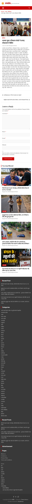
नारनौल (2, 373)
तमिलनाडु (3, 361)
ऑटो (2, 324)
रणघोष (8, 3)
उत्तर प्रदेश (3, 318)
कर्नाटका (3, 330)
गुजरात (2, 343)
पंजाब (2, 377)
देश (1, 369)
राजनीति (2, 399)
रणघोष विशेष (3, 397)
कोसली (2, 339)
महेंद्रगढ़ (3, 395)
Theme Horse (24, 499)
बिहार (2, 385)
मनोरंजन (3, 391)
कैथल (2, 337)
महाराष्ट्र (3, 393)
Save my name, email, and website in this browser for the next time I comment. (15, 153)
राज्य (2, 403)
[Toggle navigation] (3, 8)
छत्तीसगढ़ (3, 353)
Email (4, 138)
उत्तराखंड (3, 320)
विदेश (2, 411)
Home (2, 463)
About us (3, 454)
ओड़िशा (2, 326)
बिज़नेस (2, 383)
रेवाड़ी (2, 405)
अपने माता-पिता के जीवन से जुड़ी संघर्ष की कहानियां (11, 310)
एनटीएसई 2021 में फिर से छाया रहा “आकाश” (13, 95)
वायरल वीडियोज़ (4, 409)
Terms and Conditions (6, 460)
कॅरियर (2, 332)
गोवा (2, 349)
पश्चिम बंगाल (3, 379)
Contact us (4, 456)
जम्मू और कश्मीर (4, 355)
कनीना (2, 328)
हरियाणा (3, 38)
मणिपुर (2, 387)
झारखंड (2, 359)
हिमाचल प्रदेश (4, 415)
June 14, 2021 (5, 45)
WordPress (21, 501)
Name (4, 131)
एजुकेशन (3, 322)
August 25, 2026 (6, 191)
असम (2, 314)
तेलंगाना (2, 365)
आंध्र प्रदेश (3, 316)
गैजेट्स (2, 347)
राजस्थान (3, 401)
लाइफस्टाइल (3, 407)
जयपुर (2, 357)
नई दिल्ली (3, 371)
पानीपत (2, 381)
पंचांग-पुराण (3, 375)
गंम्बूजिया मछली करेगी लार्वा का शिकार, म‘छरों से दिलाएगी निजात (16, 99)
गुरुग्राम (2, 345)
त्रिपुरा (2, 367)
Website (4, 145)
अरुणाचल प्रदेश (4, 312)
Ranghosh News (13, 45)
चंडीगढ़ (2, 351)
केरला (2, 334)
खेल (2, 341)
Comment (5, 113)
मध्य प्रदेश (3, 389)
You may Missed (7, 166)
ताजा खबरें (4, 184)
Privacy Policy (4, 458)
